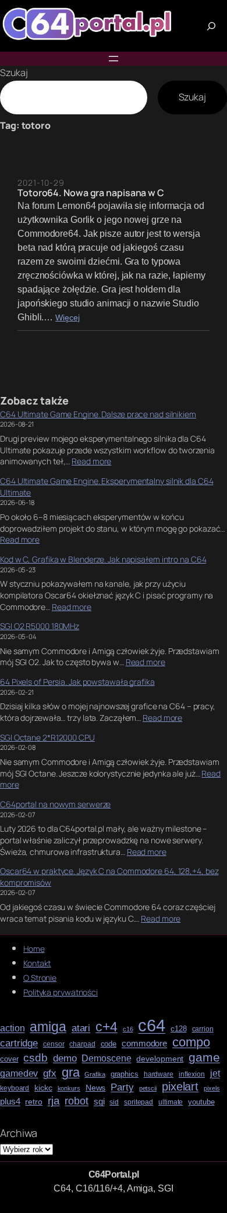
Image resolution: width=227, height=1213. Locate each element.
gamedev (19, 1073)
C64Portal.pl (113, 1174)
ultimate (170, 1102)
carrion (203, 1029)
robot (76, 1101)
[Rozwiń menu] (113, 59)
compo (191, 1042)
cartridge (19, 1043)
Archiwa (18, 1133)
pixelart (180, 1087)
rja (54, 1101)
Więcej (67, 317)
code (109, 1044)
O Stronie (39, 977)
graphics (125, 1074)
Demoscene (106, 1058)
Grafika (94, 1074)
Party (122, 1087)
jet (215, 1073)
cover (9, 1059)
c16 (128, 1029)
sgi (99, 1101)
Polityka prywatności (60, 992)
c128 (179, 1029)
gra (71, 1073)
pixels (211, 1088)
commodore (144, 1043)
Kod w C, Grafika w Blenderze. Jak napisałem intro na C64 (103, 559)
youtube (201, 1102)
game (204, 1057)
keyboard (14, 1088)
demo (65, 1058)
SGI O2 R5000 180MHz (39, 625)
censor (53, 1044)
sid (114, 1102)
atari (81, 1028)
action (12, 1028)
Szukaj (13, 72)
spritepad (138, 1102)
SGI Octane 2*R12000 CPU (47, 737)
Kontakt (37, 963)
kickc (43, 1088)
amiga (48, 1027)
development (159, 1059)
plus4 (10, 1101)
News (96, 1088)
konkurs (69, 1088)
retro (33, 1102)
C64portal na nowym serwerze (55, 804)
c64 (151, 1025)
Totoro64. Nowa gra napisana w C (90, 192)
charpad (82, 1044)
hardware (158, 1074)
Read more (91, 461)
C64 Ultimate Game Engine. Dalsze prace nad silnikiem (98, 414)
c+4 (106, 1027)
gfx (49, 1073)
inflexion (192, 1074)
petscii (148, 1088)
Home (34, 948)
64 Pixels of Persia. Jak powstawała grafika (77, 681)
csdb (35, 1058)
